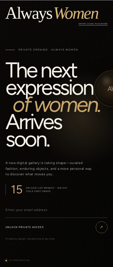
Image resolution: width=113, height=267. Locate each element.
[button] (93, 24)
